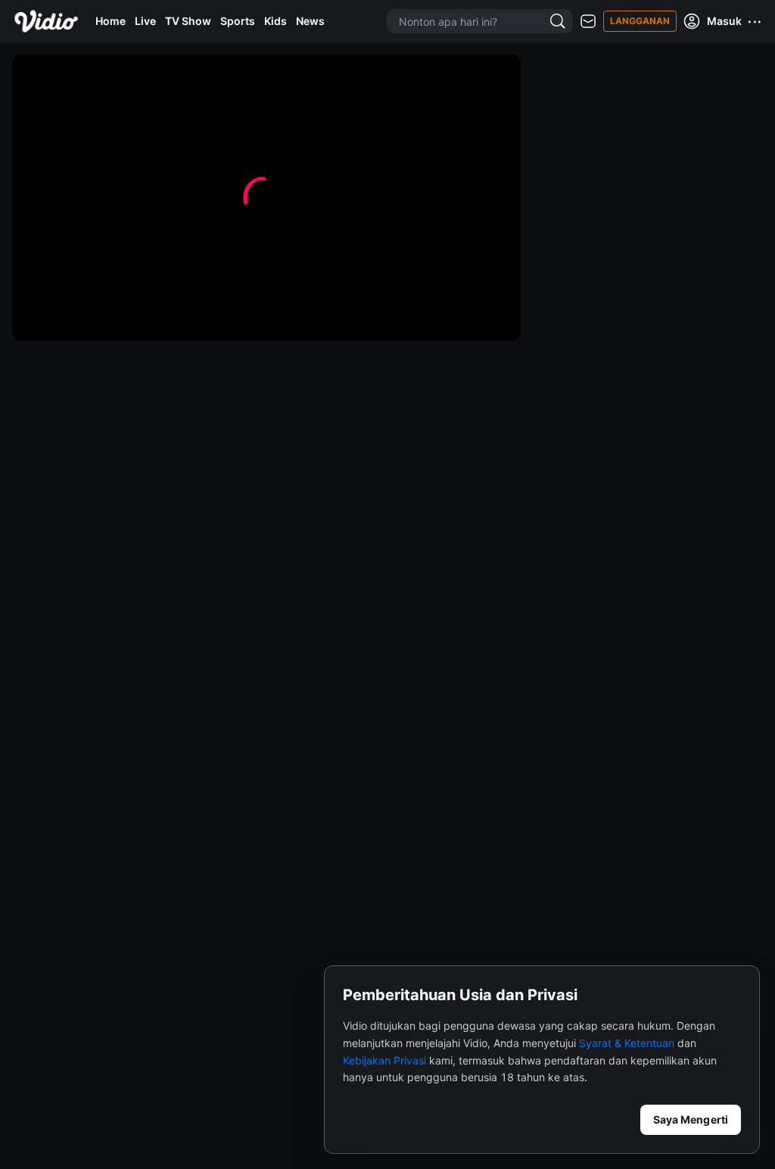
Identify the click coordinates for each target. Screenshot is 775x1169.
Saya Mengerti (690, 1119)
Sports (237, 20)
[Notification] (588, 21)
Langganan (640, 20)
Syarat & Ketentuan (626, 1043)
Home (110, 20)
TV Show (188, 20)
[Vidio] (46, 21)
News (310, 20)
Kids (275, 20)
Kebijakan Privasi (384, 1060)
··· (755, 21)
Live (145, 20)
